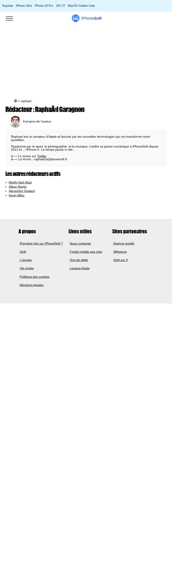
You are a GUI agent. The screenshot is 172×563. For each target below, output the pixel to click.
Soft (91, 18)
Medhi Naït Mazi (20, 182)
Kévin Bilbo (16, 195)
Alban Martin (18, 186)
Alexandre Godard (22, 191)
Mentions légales (32, 285)
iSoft (23, 251)
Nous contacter (80, 243)
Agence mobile (123, 243)
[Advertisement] (86, 58)
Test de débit (79, 260)
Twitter (42, 156)
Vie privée (27, 268)
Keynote (7, 5)
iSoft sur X (120, 260)
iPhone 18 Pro (44, 5)
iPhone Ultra (24, 5)
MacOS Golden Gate (81, 5)
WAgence (120, 251)
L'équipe (26, 260)
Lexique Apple (80, 268)
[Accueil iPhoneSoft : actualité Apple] (15, 101)
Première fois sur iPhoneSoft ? (41, 243)
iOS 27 (60, 5)
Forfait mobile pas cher (86, 251)
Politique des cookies (34, 276)
